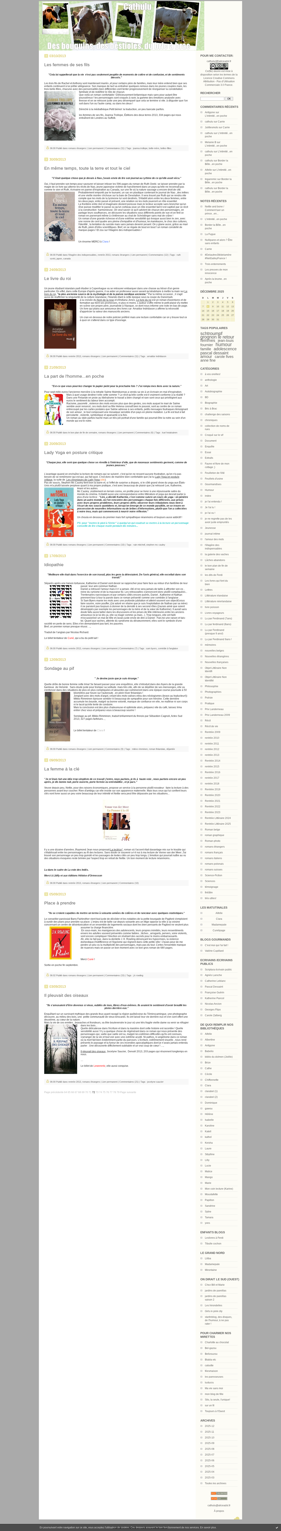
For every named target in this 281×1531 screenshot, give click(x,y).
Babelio (209, 1051)
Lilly (207, 1160)
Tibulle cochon (213, 1243)
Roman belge (212, 829)
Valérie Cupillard (214, 950)
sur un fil (209, 1405)
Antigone (210, 112)
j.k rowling (138, 975)
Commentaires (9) (114, 749)
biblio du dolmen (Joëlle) (219, 1056)
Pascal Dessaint (214, 986)
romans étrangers (215, 846)
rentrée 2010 (212, 737)
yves (207, 1223)
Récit (208, 720)
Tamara (209, 1217)
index (208, 495)
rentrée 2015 (212, 766)
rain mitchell (139, 544)
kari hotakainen (169, 432)
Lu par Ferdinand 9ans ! (218, 639)
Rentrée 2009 (212, 732)
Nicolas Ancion (213, 1003)
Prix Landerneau (214, 709)
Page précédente (54, 1092)
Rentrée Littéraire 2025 (218, 823)
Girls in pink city (213, 1311)
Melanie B (210, 142)
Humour (209, 490)
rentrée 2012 (212, 749)
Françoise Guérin (214, 992)
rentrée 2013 (212, 755)
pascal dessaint (214, 353)
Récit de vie (211, 726)
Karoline (209, 1125)
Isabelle (209, 1119)
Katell (208, 1131)
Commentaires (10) (115, 544)
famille (205, 349)
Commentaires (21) (129, 1082)
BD (206, 397)
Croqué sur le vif (214, 435)
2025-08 (209, 1449)
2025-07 (209, 1454)
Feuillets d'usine (214, 478)
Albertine (210, 1039)
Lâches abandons (215, 560)
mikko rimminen (140, 749)
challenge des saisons (217, 414)
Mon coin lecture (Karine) (219, 1188)
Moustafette (211, 1194)
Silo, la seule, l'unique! (217, 1399)
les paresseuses (214, 1376)
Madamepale (219, 924)
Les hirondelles (213, 1305)
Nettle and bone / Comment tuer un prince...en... (214, 210)
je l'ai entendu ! (213, 501)
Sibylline (210, 1154)
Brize (208, 1062)
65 (69, 1092)
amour (206, 356)
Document (210, 440)
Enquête (209, 446)
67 (76, 1092)
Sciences (210, 881)
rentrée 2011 (212, 743)
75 (104, 1092)
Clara (208, 1085)
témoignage (211, 886)
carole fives (224, 357)
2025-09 (209, 1443)
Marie (208, 1183)
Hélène (209, 1114)
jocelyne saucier (155, 1082)
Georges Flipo (213, 1009)
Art (206, 385)
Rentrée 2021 (212, 801)
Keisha (209, 1142)
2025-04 (209, 1471)
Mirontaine (211, 1270)
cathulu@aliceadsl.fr (219, 1505)
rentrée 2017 (212, 777)
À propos (219, 1511)
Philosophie (211, 686)
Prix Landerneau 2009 (217, 715)
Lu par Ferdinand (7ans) (218, 618)
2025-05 (209, 1466)
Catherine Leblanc (215, 981)
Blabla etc (210, 1359)
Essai (208, 452)
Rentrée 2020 (212, 795)
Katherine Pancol (214, 998)
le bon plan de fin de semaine (82, 432)
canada (67, 258)
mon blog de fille (214, 1394)
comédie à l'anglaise (168, 648)
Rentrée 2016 (212, 772)
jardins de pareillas (215, 1290)
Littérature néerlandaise (218, 601)
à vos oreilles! (212, 374)
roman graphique (214, 835)
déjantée (170, 749)
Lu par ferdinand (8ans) (218, 624)
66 (72, 1092)
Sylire (208, 1211)
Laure (208, 1148)
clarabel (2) (211, 1097)
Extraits (209, 457)
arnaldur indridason (156, 356)
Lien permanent (95, 148)
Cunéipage (219, 930)
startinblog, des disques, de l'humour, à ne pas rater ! (218, 1320)
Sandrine (210, 1205)
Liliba (208, 1258)
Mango (209, 1177)
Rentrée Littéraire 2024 (218, 818)
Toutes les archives (215, 1483)
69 (83, 1092)
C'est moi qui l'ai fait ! (216, 945)
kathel (208, 1137)
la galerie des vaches (217, 554)
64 (65, 1092)
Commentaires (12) (158, 255)
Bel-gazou (210, 1348)
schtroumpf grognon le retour (217, 335)
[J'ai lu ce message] (277, 1527)
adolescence (225, 349)
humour (224, 344)
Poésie (209, 697)
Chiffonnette (211, 1079)
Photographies (213, 691)
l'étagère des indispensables (82, 255)
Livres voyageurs (214, 612)
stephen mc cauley (155, 544)
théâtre (209, 892)
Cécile (208, 1074)
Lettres (208, 589)
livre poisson (212, 607)
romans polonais (214, 863)
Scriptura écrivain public (218, 969)
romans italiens (213, 858)
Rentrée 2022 (212, 806)
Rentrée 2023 (212, 812)
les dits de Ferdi (214, 575)
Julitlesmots (211, 127)
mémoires (210, 644)
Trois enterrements (215, 264)
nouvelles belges (214, 650)
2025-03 (209, 1477)
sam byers (151, 648)
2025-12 (209, 1426)
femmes (207, 340)
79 (118, 1092)
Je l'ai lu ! (210, 507)
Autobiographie (213, 391)
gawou (208, 1108)
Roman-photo (212, 841)
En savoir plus (208, 1527)
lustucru (209, 1382)
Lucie (208, 1165)
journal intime (212, 533)
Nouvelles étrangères (217, 656)
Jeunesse (210, 528)
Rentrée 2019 (212, 789)
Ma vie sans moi (214, 1388)
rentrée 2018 (212, 783)
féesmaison (211, 1371)
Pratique (209, 703)
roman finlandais (157, 749)
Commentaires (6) (144, 432)
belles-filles (165, 148)
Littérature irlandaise (216, 595)
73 (97, 1092)
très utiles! (210, 898)
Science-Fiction (213, 875)
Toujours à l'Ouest (215, 1411)
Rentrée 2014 (212, 760)
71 (90, 1092)
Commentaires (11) (114, 148)
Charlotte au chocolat (217, 1342)
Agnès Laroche (213, 975)
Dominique (211, 1102)
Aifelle (208, 169)
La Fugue (210, 234)
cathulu (209, 121)
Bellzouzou (211, 1353)
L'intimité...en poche (216, 115)
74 (100, 1092)
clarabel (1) (211, 1091)
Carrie (221, 121)
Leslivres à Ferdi (214, 1237)
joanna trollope (140, 148)
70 (86, 1092)
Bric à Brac (211, 408)
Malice (208, 1171)
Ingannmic (211, 179)
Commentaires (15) (115, 975)
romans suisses (213, 869)
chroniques (211, 420)
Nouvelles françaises (216, 662)
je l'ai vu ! (210, 513)
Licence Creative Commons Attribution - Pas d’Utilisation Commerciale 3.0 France (219, 82)
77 (111, 1092)
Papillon (209, 1200)
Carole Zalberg (213, 1015)
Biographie (211, 402)
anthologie (211, 380)
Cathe (208, 1068)
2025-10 (209, 1437)
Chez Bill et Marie (215, 1284)
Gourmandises (213, 484)
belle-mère (154, 148)
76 (107, 1092)
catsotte (209, 1365)
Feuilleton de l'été (215, 473)
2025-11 (209, 1431)
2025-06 (209, 1460)
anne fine (208, 360)
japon (59, 258)
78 (114, 1092)
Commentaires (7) (128, 648)
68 (79, 1092)
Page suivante (128, 1092)
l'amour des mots (214, 539)
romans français (214, 852)
